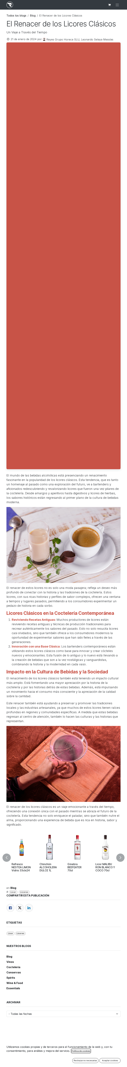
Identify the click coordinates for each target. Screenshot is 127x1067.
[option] (63, 858)
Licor (13, 892)
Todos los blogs (16, 15)
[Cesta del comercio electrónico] (109, 4)
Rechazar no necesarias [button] (85, 1060)
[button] (8, 858)
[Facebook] (10, 908)
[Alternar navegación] (117, 4)
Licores (24, 892)
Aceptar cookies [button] (110, 1060)
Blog (33, 15)
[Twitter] (20, 908)
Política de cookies (81, 1051)
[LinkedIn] (29, 908)
